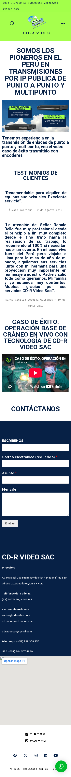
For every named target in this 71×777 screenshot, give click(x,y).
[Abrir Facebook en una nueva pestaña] (15, 755)
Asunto (9, 473)
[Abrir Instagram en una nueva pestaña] (36, 755)
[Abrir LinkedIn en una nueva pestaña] (46, 755)
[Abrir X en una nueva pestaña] (25, 755)
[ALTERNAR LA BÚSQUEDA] (12, 23)
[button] (61, 766)
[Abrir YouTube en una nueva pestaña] (55, 755)
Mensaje (9, 489)
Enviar (10, 523)
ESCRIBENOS (12, 441)
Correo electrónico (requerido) (29, 457)
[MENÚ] (62, 23)
